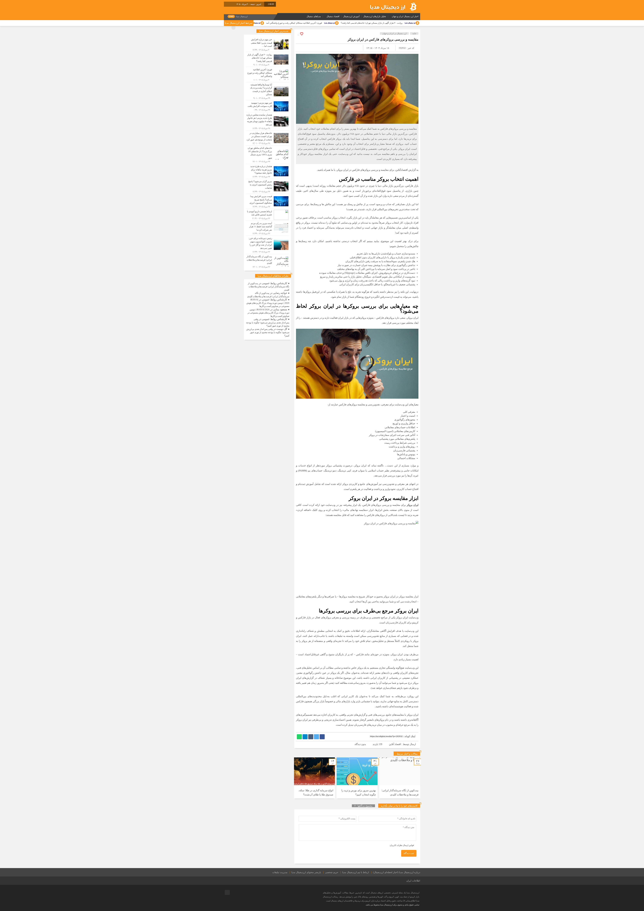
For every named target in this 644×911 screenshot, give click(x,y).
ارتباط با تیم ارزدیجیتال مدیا (355, 872)
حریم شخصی (331, 872)
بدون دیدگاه (360, 744)
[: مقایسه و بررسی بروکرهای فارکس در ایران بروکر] (302, 48)
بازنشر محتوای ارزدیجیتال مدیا (306, 872)
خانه (414, 33)
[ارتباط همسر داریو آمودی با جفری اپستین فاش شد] (267, 215)
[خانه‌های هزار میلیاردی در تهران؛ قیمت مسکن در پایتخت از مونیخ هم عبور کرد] (267, 138)
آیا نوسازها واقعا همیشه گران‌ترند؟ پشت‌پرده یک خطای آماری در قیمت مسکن (289, 23)
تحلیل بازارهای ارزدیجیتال (374, 16)
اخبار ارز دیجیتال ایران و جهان (405, 16)
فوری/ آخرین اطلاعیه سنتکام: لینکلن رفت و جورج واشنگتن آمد (372, 23)
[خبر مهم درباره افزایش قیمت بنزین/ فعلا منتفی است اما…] (267, 44)
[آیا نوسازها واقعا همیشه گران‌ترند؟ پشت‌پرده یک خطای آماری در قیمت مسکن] (267, 91)
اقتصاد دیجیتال (333, 16)
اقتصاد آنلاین (395, 744)
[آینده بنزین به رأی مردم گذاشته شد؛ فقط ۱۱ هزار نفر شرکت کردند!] (267, 228)
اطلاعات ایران (413, 880)
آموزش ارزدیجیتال (351, 16)
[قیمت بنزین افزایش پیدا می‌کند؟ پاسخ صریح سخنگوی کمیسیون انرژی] (267, 201)
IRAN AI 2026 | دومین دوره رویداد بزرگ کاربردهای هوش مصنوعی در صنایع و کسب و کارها (267, 302)
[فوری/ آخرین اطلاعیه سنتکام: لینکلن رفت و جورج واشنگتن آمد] (267, 74)
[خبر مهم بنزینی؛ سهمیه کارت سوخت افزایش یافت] (267, 106)
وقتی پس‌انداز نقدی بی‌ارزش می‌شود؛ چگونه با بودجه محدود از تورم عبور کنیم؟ (267, 322)
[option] (399, 777)
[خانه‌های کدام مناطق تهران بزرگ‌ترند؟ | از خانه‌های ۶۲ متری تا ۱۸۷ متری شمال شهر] (267, 155)
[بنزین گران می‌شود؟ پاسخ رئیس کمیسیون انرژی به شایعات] (267, 186)
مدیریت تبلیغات (279, 872)
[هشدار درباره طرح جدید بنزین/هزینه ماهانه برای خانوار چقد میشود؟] (267, 171)
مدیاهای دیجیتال (314, 16)
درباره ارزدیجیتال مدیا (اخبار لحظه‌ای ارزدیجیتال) (396, 872)
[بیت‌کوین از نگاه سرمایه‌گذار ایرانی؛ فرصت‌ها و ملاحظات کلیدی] (267, 261)
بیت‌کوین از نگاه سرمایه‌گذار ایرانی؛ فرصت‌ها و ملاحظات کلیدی (268, 286)
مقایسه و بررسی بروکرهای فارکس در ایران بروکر (383, 39)
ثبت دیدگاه (409, 853)
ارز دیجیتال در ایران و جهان (394, 33)
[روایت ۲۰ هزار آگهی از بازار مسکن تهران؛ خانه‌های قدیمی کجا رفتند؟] (267, 59)
